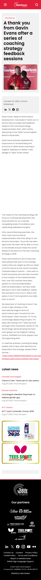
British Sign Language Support (20, 561)
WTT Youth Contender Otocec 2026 (18, 411)
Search (36, 4)
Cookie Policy (9, 555)
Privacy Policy (31, 552)
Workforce (10, 18)
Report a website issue (20, 558)
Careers (19, 552)
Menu (5, 4)
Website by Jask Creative (20, 573)
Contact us (8, 552)
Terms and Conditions (27, 555)
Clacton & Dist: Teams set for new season (20, 380)
